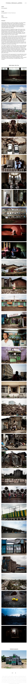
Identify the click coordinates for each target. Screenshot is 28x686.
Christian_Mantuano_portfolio (14, 3)
